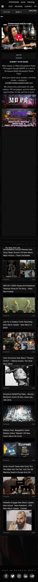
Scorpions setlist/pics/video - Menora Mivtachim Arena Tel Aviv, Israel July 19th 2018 (18, 397)
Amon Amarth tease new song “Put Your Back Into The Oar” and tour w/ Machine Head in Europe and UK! (18, 469)
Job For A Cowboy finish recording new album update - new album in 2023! (17, 324)
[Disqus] (18, 155)
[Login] (34, 2)
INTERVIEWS (14, 2)
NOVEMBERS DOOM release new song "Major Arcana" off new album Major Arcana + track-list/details (18, 252)
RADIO (30, 2)
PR (35, 6)
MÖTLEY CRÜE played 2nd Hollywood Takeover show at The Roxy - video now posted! (19, 288)
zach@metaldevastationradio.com (19, 82)
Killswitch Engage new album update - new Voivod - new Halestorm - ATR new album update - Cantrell (19, 505)
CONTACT (28, 6)
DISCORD (33, 10)
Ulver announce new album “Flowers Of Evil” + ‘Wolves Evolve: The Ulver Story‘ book (18, 360)
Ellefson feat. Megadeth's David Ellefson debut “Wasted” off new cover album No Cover (16, 433)
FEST (11, 6)
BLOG (23, 2)
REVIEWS (18, 6)
